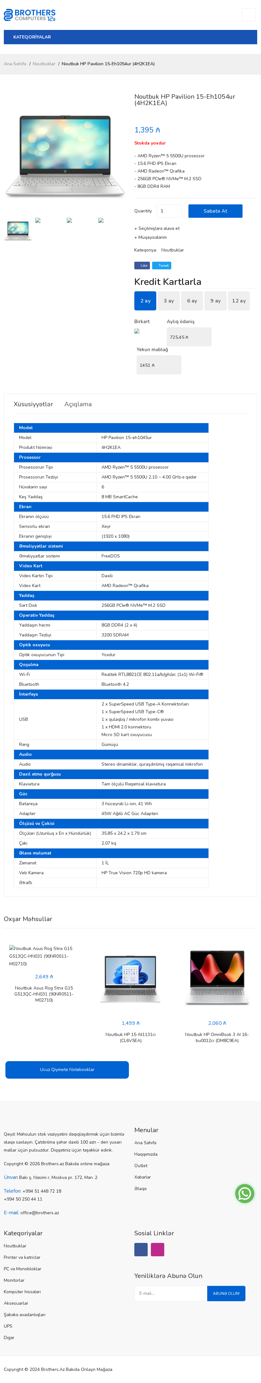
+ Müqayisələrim (150, 237)
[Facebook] (141, 1249)
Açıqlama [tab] (78, 404)
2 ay (145, 300)
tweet (163, 265)
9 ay (215, 300)
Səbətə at (215, 211)
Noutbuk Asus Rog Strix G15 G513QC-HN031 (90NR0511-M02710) (44, 994)
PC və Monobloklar (22, 1269)
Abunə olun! (226, 1293)
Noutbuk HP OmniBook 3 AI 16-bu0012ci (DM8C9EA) (217, 1038)
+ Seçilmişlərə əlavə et (157, 228)
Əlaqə (140, 1189)
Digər (9, 1338)
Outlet (140, 1166)
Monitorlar (14, 1280)
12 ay (239, 300)
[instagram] (157, 1249)
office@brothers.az (39, 1213)
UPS (8, 1326)
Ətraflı (25, 883)
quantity (143, 211)
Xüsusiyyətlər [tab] (33, 404)
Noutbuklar (44, 64)
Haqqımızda (146, 1154)
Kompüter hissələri (22, 1292)
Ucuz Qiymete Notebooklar (67, 1070)
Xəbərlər (142, 1177)
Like (143, 265)
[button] (119, 155)
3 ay (169, 300)
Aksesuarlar (16, 1303)
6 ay (192, 300)
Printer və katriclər (22, 1257)
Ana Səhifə (15, 64)
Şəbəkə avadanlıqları (25, 1315)
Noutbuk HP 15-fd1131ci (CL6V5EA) (131, 1038)
